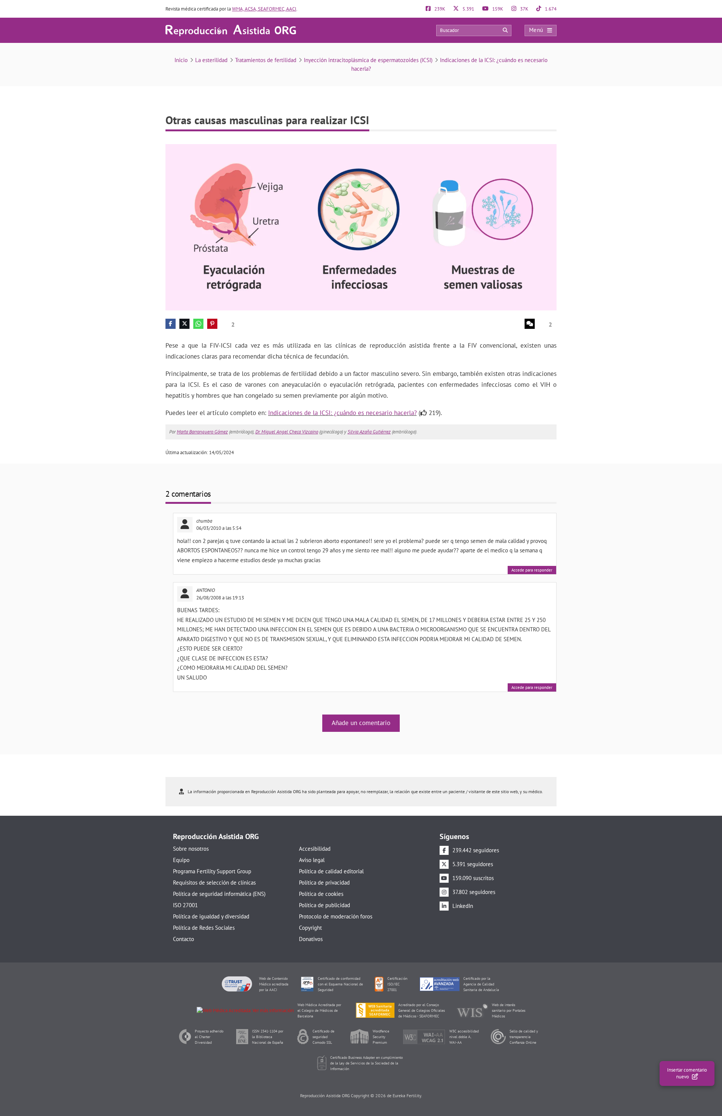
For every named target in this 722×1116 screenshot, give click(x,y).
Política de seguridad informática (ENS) (219, 894)
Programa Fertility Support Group (212, 871)
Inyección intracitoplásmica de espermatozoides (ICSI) (368, 60)
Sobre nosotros (191, 848)
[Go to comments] (530, 324)
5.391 (467, 9)
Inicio (181, 60)
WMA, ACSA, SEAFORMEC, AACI (264, 9)
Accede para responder (531, 570)
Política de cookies (321, 894)
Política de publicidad (324, 905)
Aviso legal (312, 860)
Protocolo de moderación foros (335, 916)
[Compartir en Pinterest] (212, 324)
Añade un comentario (361, 723)
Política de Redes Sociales (204, 928)
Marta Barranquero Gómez (202, 432)
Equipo (181, 860)
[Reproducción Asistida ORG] (230, 30)
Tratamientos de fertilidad (265, 60)
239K (439, 9)
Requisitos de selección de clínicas (214, 882)
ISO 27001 (185, 905)
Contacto (183, 939)
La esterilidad (211, 60)
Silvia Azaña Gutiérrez (369, 432)
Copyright (310, 928)
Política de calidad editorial (331, 871)
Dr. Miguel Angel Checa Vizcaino (286, 432)
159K (497, 9)
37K (523, 9)
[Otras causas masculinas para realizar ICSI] (361, 227)
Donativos (311, 939)
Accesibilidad (315, 848)
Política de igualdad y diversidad (211, 916)
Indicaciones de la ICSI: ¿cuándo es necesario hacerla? (342, 413)
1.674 (550, 9)
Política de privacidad (324, 882)
